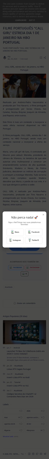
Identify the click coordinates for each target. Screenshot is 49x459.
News (17, 232)
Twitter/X (35, 240)
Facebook (35, 232)
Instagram (17, 240)
